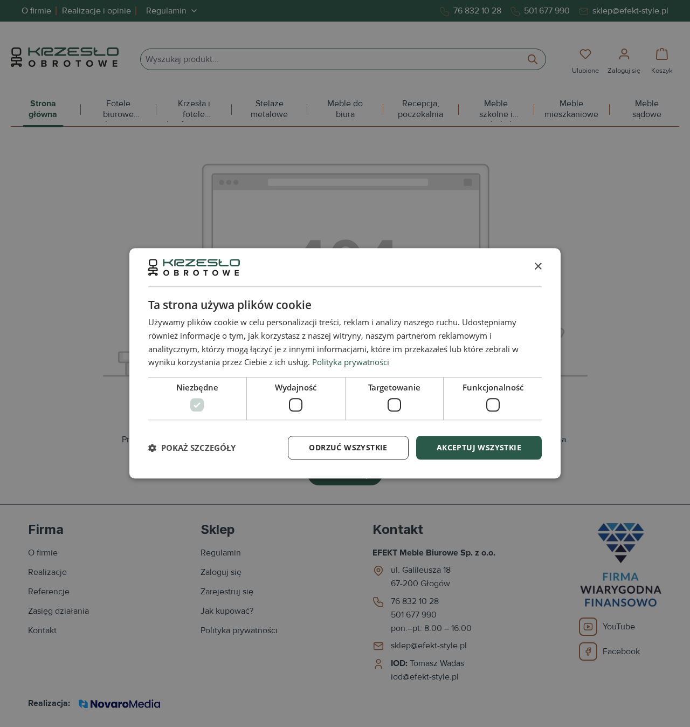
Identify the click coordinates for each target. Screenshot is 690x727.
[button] (192, 448)
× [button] (538, 267)
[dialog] (345, 363)
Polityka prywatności (350, 362)
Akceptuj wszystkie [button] (479, 447)
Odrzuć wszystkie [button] (348, 447)
